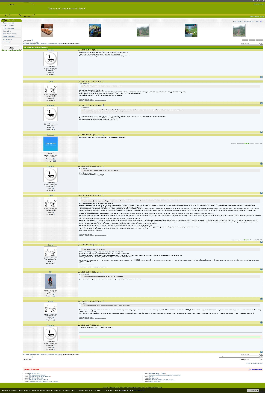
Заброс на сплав (34, 373)
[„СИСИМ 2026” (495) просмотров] (142, 36)
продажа (151, 376)
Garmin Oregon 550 (155, 381)
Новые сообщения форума (257, 16)
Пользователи (237, 21)
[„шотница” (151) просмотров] (46, 36)
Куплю (60, 43)
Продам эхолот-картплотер (37, 375)
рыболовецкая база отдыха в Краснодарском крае (164, 375)
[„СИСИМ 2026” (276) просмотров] (94, 36)
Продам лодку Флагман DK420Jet (39, 376)
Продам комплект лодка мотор (38, 379)
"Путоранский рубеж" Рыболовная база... (162, 379)
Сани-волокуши (153, 378)
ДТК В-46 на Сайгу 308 (36, 378)
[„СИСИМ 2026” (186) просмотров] (239, 36)
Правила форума (248, 21)
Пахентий (50, 135)
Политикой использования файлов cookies (118, 390)
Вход (255, 4)
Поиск (257, 21)
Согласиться (253, 390)
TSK (50, 272)
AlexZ (37, 42)
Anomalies (50, 50)
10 (103, 325)
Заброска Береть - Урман (157, 373)
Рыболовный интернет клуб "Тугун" (67, 8)
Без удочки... (37, 43)
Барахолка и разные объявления (49, 43)
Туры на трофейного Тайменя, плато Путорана (43, 381)
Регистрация (260, 4)
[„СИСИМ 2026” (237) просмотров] (191, 36)
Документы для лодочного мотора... (71, 43)
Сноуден (50, 81)
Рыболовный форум (28, 43)
